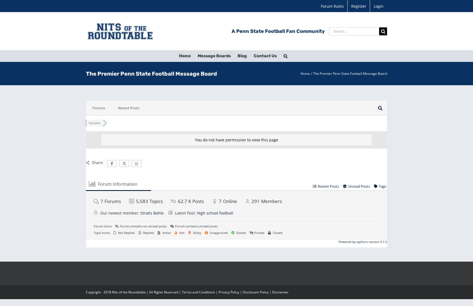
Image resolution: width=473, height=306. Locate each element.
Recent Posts (128, 107)
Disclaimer (280, 292)
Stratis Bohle (152, 213)
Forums (99, 107)
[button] (285, 55)
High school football (215, 213)
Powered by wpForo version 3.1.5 (362, 242)
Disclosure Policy (256, 292)
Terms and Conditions (198, 292)
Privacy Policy (229, 292)
